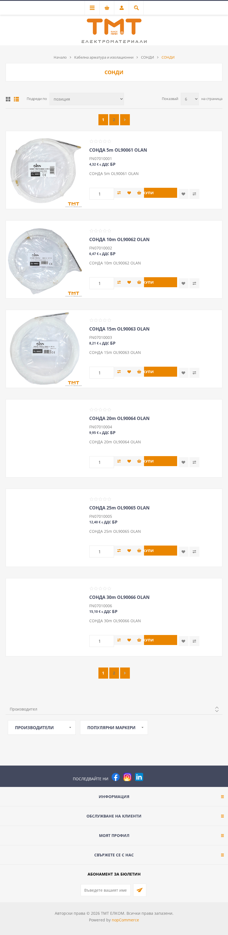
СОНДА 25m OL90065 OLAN (119, 508)
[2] (125, 119)
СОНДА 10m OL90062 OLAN (119, 239)
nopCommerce (125, 919)
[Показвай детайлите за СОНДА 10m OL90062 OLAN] (45, 259)
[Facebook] (115, 776)
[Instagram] (127, 776)
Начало (60, 57)
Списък (16, 99)
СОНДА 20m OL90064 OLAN (119, 418)
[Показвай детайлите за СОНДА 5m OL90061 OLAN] (45, 170)
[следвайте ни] (139, 776)
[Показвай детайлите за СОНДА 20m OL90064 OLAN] (45, 438)
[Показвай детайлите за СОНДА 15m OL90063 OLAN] (45, 349)
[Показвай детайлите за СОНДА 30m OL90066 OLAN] (45, 617)
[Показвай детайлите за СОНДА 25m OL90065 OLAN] (45, 528)
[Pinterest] (150, 776)
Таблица (8, 99)
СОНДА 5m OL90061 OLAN (118, 150)
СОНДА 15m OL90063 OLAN (119, 329)
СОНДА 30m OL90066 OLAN (119, 597)
